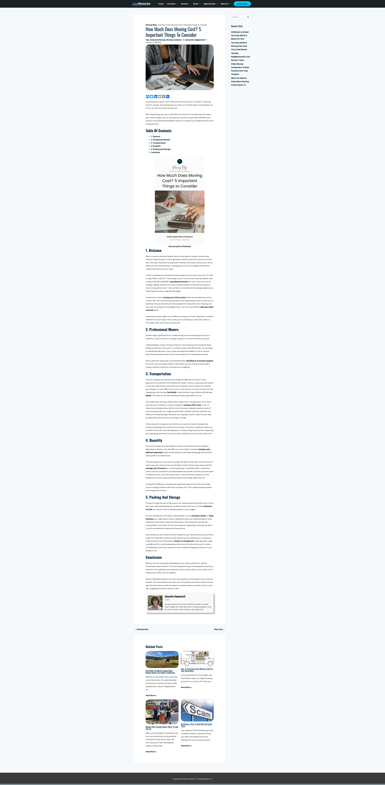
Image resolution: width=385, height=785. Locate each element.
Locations (171, 4)
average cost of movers (156, 468)
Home (161, 4)
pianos (203, 516)
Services (184, 4)
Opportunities (209, 4)
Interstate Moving (158, 40)
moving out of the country (174, 297)
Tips (147, 40)
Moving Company (173, 40)
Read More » (151, 695)
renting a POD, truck (192, 405)
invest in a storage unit (184, 541)
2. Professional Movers (160, 139)
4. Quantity (156, 146)
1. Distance (155, 136)
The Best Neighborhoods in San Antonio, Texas (240, 56)
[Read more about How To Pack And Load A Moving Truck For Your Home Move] (197, 658)
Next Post (219, 629)
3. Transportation (158, 143)
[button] (242, 3)
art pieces (195, 516)
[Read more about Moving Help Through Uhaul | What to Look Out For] (162, 711)
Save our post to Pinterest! (179, 246)
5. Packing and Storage (160, 149)
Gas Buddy (171, 392)
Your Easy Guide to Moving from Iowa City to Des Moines (239, 46)
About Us (224, 4)
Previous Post (141, 629)
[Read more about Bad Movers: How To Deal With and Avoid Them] (197, 710)
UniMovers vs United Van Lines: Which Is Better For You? (240, 35)
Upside (148, 395)
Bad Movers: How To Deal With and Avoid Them (196, 725)
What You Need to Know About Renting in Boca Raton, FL (240, 81)
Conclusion (155, 152)
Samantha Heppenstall (175, 596)
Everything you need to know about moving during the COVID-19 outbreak (160, 671)
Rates (195, 4)
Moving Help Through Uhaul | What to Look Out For (162, 727)
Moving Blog (151, 25)
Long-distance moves (178, 281)
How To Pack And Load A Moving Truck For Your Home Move (197, 669)
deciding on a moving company (199, 361)
